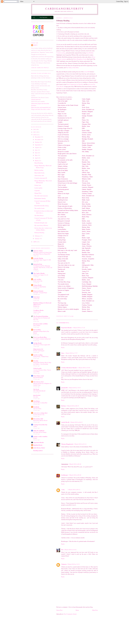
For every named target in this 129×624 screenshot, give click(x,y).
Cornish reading (60, 53)
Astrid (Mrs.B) (65, 422)
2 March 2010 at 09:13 (74, 489)
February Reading (39, 232)
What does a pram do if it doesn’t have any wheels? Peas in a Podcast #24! (42, 253)
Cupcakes (37, 190)
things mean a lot (38, 349)
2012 (34, 129)
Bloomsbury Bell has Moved (40, 420)
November (38, 139)
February (37, 236)
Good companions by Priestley (75, 84)
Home (77, 610)
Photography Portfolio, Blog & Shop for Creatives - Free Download (42, 363)
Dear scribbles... (37, 325)
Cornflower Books (38, 310)
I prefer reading (37, 355)
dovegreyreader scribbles (40, 324)
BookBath (36, 407)
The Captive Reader (39, 273)
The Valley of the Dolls (72, 67)
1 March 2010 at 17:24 (78, 327)
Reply (63, 347)
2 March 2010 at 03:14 (80, 444)
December (38, 137)
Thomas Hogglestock (67, 444)
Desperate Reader (38, 291)
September (38, 145)
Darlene (63, 406)
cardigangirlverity (64, 8)
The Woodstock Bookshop (40, 316)
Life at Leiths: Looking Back (40, 402)
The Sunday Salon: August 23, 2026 (42, 260)
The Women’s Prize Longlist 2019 (41, 344)
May (36, 155)
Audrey (35, 426)
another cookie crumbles (40, 436)
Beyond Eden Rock (38, 377)
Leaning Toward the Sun (40, 425)
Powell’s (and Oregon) (38, 350)
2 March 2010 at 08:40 (75, 475)
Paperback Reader (66, 327)
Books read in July (37, 281)
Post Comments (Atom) (70, 614)
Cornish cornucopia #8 (40, 178)
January (37, 238)
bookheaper (64, 475)
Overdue (35, 361)
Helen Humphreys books (80, 59)
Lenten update (38, 188)
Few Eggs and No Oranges (39, 432)
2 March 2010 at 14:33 (73, 564)
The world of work (39, 208)
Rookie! (35, 438)
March (37, 160)
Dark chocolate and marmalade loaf (40, 107)
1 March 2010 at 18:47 (74, 388)
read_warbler (37, 279)
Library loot (37, 185)
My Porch (36, 389)
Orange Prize (37, 193)
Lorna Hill (87, 72)
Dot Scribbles (37, 330)
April (36, 158)
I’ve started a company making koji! (42, 339)
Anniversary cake (39, 175)
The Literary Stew (38, 382)
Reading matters (38, 450)
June (36, 153)
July (36, 150)
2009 (34, 242)
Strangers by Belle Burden (39, 287)
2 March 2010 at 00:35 (72, 406)
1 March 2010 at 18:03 (84, 368)
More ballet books (39, 173)
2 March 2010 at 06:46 (75, 464)
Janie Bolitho (90, 53)
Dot (62, 549)
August (37, 147)
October (37, 142)
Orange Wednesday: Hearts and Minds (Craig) (42, 166)
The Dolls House (39, 215)
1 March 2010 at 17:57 (71, 353)
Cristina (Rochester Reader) (69, 368)
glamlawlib (64, 388)
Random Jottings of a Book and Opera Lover (42, 303)
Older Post (95, 610)
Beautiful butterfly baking (41, 206)
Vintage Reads (37, 285)
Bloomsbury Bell (38, 419)
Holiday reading (38, 170)
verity (63, 489)
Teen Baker (36, 401)
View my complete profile (40, 67)
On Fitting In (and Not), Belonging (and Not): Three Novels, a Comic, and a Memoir (42, 267)
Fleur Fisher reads (38, 376)
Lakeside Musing (38, 258)
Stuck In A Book (38, 251)
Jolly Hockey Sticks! (39, 448)
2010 (34, 135)
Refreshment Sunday (40, 198)
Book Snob (36, 297)
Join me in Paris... (37, 408)
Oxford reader (37, 368)
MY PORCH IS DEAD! (39, 391)
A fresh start (36, 298)
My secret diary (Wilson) (41, 225)
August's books (37, 312)
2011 (34, 132)
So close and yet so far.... (39, 414)
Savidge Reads (37, 343)
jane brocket (36, 395)
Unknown (64, 564)
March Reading (38, 163)
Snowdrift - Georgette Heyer (40, 292)
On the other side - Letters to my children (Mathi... (43, 229)
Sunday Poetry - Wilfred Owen (40, 356)
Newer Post (59, 610)
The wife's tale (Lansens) (41, 196)
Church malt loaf (35, 99)
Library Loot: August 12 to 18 (40, 275)
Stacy (62, 353)
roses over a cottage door (40, 413)
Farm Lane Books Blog (40, 337)
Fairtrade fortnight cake (40, 223)
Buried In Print (37, 264)
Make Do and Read (38, 431)
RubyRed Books (37, 445)
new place (35, 397)
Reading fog (36, 306)
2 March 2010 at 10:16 (70, 549)
